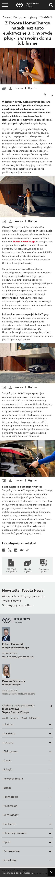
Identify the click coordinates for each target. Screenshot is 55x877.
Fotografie (4, 10)
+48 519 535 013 (9, 690)
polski (5, 718)
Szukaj (5, 22)
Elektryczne (19, 17)
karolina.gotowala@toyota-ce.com (18, 693)
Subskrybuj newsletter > (18, 605)
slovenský (34, 718)
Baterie (6, 17)
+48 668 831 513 (9, 653)
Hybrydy (32, 17)
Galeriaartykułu (27, 570)
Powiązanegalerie (44, 570)
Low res (19, 87)
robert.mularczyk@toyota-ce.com (18, 656)
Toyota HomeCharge (24, 241)
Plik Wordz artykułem (11, 570)
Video (4, 15)
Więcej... (28, 872)
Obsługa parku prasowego (18, 705)
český (24, 718)
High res (32, 87)
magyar (14, 718)
